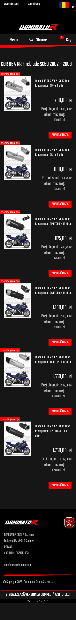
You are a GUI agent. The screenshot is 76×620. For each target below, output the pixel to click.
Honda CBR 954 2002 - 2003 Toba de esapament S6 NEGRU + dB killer (52, 291)
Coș (68, 39)
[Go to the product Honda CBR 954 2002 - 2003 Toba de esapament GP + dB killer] (17, 93)
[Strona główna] (21, 525)
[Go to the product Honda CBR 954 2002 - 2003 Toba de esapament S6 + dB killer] (17, 162)
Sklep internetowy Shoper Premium (38, 601)
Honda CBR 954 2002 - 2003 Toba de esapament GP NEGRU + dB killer (52, 222)
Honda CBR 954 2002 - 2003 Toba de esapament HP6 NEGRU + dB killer (52, 431)
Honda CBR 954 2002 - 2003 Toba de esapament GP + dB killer (52, 83)
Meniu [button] (14, 40)
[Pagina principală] (38, 26)
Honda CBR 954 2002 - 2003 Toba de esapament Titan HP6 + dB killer (52, 360)
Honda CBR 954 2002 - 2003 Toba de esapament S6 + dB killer (52, 153)
